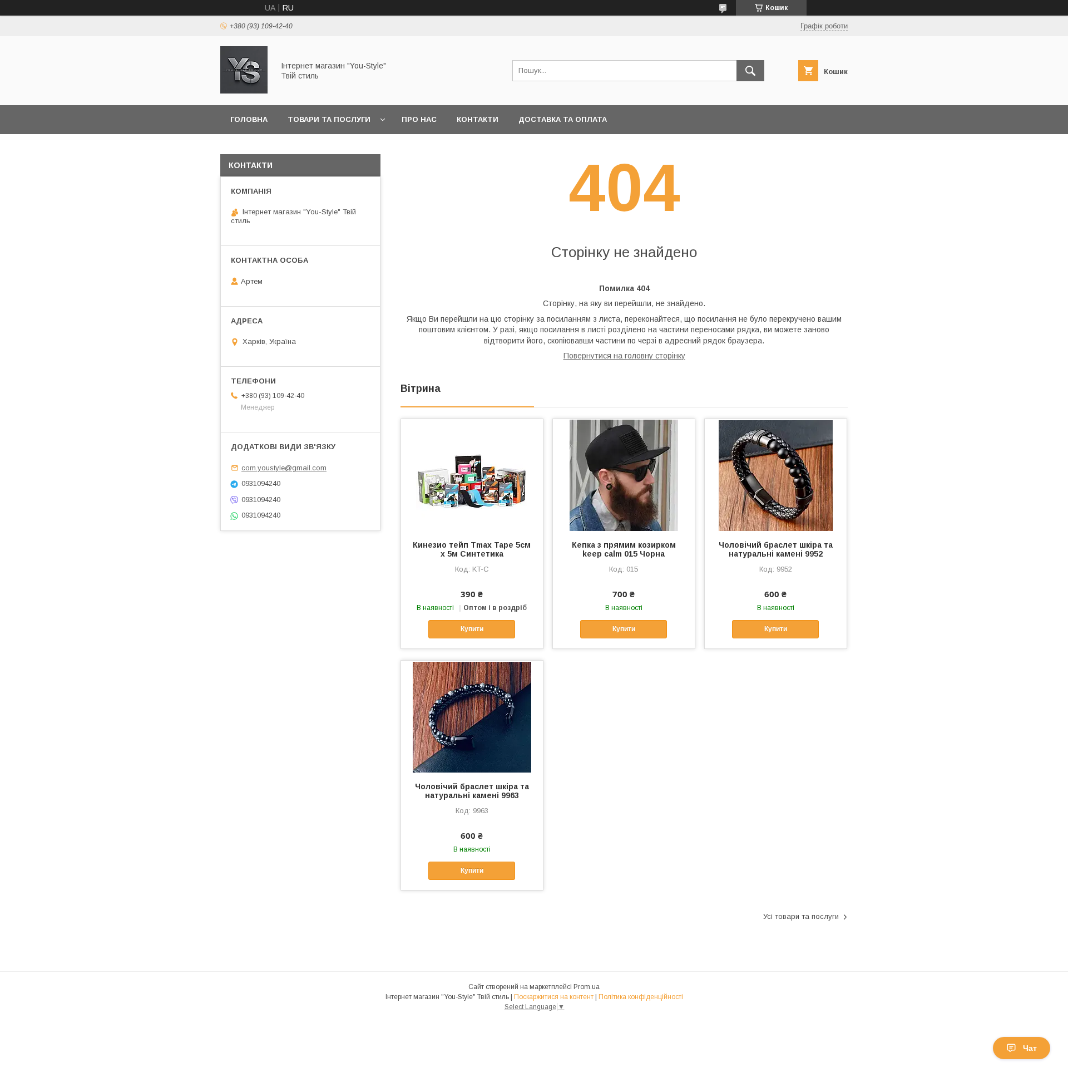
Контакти (477, 119)
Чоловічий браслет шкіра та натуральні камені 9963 (472, 791)
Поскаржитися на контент (554, 997)
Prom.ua (586, 987)
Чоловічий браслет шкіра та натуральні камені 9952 (776, 549)
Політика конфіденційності (641, 997)
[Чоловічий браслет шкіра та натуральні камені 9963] (472, 716)
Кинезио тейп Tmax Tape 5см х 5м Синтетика (472, 549)
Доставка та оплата (562, 119)
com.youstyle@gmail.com (284, 468)
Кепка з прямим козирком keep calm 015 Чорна (624, 549)
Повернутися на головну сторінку (624, 355)
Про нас (419, 119)
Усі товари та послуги (801, 916)
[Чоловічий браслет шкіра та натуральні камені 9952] (776, 474)
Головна (249, 119)
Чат (1030, 1048)
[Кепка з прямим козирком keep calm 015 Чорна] (624, 474)
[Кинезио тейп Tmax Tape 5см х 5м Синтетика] (472, 474)
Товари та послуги (329, 119)
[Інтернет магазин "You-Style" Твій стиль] (244, 90)
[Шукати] (750, 70)
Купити (472, 629)
